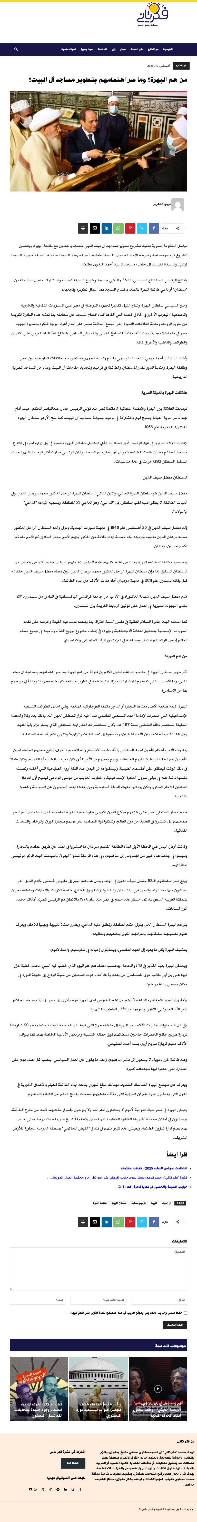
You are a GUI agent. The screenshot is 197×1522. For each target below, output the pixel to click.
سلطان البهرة (119, 1203)
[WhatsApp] (118, 228)
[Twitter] (142, 228)
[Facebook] (154, 228)
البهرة (154, 1203)
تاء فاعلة (102, 49)
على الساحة (137, 49)
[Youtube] (30, 1489)
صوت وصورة (87, 49)
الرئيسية (168, 49)
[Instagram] (72, 1489)
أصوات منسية (68, 49)
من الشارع (153, 49)
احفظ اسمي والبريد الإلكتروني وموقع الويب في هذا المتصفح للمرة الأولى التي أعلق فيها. (126, 1313)
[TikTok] (50, 1489)
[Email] (95, 228)
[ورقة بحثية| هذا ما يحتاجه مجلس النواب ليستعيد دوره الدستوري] (98, 1389)
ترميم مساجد (138, 1203)
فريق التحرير (162, 204)
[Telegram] (57, 1489)
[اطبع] (83, 228)
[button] (16, 50)
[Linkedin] (107, 228)
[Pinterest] (130, 228)
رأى (113, 49)
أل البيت (166, 1203)
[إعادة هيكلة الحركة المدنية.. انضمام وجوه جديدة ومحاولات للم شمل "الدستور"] (39, 1389)
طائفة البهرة (99, 1203)
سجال (123, 49)
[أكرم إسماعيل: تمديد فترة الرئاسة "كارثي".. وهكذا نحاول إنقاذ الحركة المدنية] (158, 1389)
